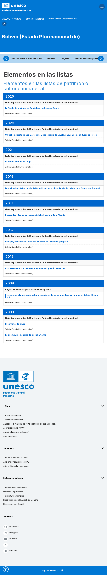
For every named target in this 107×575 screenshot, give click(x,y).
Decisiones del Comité (13, 504)
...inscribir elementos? (13, 419)
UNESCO (6, 19)
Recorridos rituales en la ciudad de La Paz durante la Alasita (35, 215)
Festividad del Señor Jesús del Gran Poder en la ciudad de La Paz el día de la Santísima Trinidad (52, 188)
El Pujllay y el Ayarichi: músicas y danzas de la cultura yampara (36, 241)
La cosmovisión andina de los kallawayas (25, 335)
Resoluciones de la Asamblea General (20, 500)
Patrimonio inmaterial (34, 19)
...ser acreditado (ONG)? (14, 428)
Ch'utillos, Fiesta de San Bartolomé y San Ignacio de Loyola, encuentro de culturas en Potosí (51, 135)
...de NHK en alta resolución (16, 466)
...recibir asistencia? (12, 415)
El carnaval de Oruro (15, 324)
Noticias (51, 58)
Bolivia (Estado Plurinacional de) (26, 58)
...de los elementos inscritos (16, 457)
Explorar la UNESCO (51, 570)
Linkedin (13, 550)
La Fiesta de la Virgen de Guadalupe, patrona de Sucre (32, 108)
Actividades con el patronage (88, 58)
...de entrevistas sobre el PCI (16, 462)
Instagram (13, 532)
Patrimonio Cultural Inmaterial (16, 10)
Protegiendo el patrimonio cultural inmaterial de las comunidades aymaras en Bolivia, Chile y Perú (51, 296)
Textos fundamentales (13, 496)
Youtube (13, 538)
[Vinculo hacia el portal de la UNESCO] (35, 5)
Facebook (14, 526)
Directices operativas (13, 491)
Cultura (17, 19)
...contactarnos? (10, 436)
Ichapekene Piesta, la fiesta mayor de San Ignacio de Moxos (35, 268)
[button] (4, 25)
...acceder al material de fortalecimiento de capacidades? (29, 424)
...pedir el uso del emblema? (16, 432)
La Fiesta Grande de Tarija (18, 161)
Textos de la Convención (15, 487)
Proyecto (65, 58)
